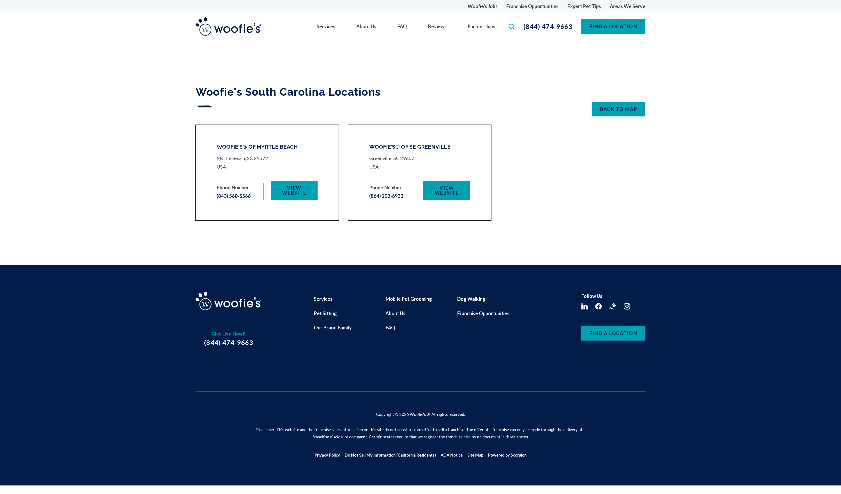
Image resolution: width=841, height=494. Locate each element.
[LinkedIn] (584, 306)
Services (326, 26)
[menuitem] (326, 26)
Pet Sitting (325, 313)
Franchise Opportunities (532, 6)
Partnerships (481, 26)
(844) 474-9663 (548, 26)
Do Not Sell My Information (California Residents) (390, 455)
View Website (294, 190)
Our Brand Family (333, 328)
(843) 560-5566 (234, 196)
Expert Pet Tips (584, 6)
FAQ (402, 26)
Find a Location (613, 333)
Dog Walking (471, 299)
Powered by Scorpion (507, 455)
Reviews (437, 26)
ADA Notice (452, 455)
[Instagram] (627, 306)
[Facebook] (598, 306)
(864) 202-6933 (386, 196)
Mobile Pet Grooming (408, 299)
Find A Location (613, 26)
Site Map (475, 455)
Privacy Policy (327, 455)
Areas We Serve (627, 6)
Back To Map (618, 109)
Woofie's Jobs (483, 6)
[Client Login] (613, 306)
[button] (10, 483)
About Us (366, 26)
